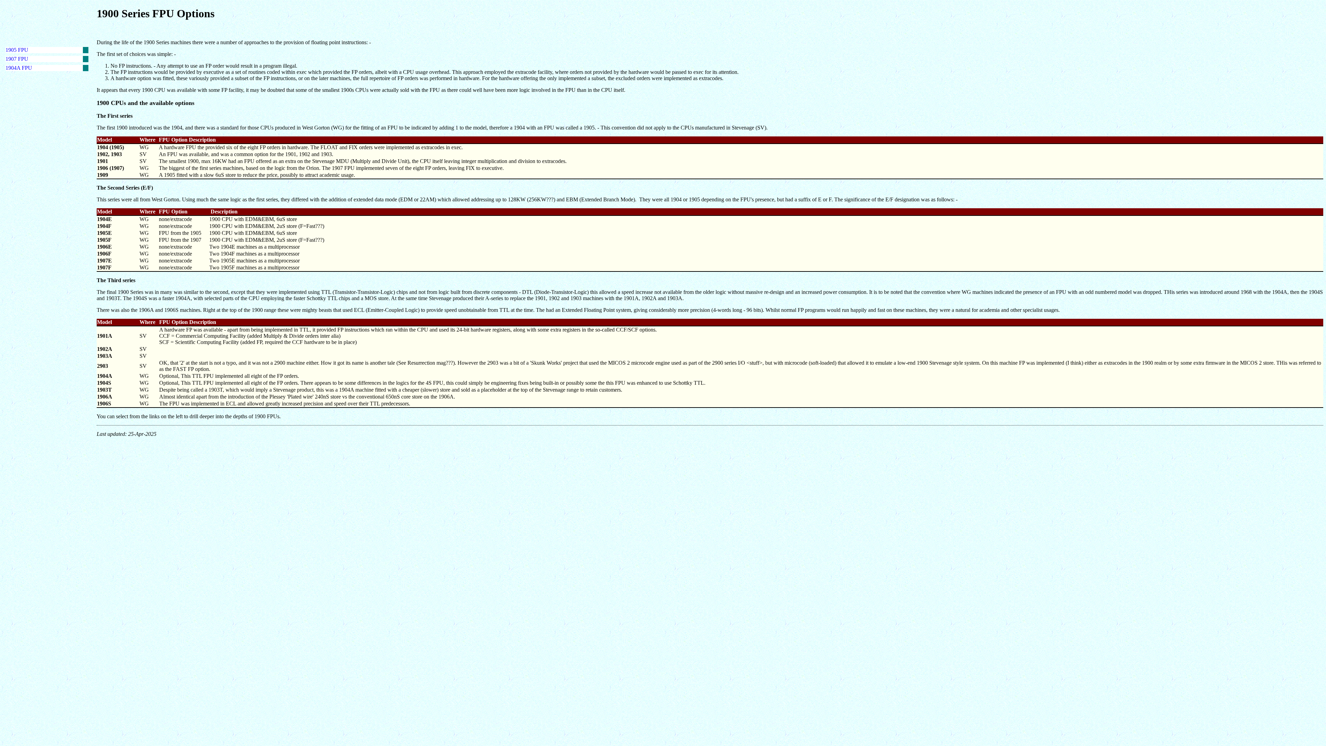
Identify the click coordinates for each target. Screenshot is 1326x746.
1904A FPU (19, 68)
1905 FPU (17, 50)
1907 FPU (17, 59)
